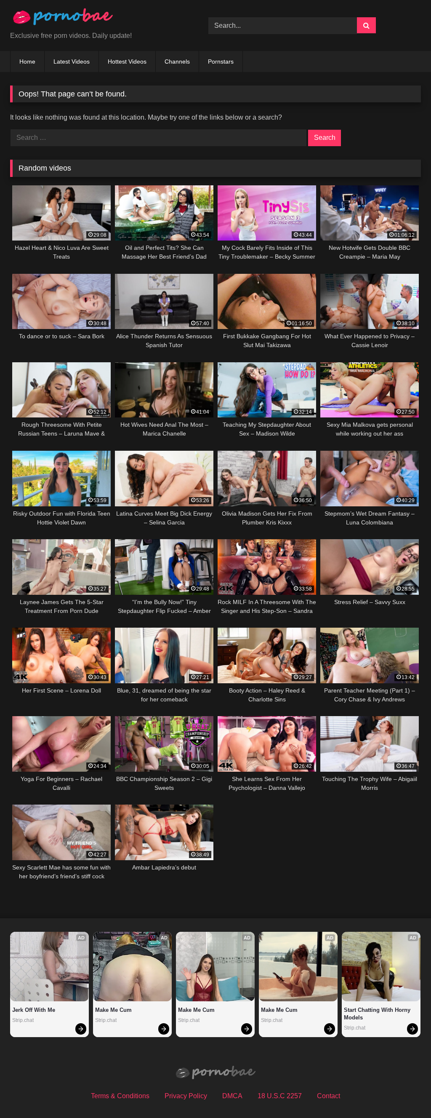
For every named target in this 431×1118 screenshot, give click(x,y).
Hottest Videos (127, 61)
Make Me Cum (113, 1010)
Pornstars (221, 61)
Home (27, 61)
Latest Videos (71, 61)
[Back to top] (405, 1093)
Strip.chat (23, 1020)
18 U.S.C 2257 (280, 1095)
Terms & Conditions (120, 1095)
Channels (177, 61)
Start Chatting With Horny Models (378, 1014)
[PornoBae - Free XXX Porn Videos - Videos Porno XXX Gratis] (96, 19)
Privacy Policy (186, 1095)
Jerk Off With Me (33, 1010)
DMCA (232, 1095)
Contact (328, 1095)
